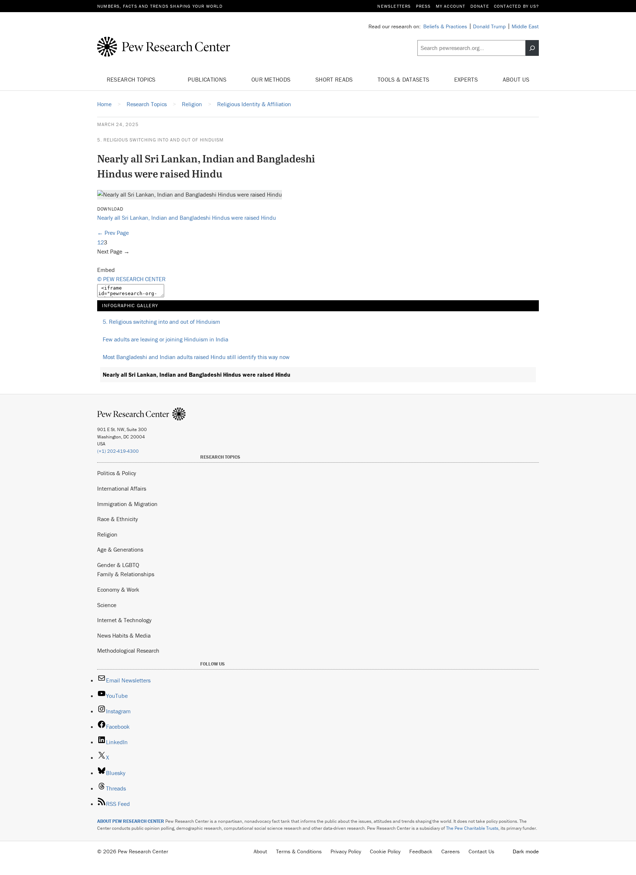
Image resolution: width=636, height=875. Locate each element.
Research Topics (132, 79)
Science (106, 605)
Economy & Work (118, 589)
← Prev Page (113, 232)
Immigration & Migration (127, 504)
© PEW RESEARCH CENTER (131, 279)
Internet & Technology (124, 620)
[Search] (532, 48)
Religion (107, 534)
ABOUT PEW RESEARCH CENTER (130, 821)
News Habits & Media (124, 635)
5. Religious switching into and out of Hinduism (160, 140)
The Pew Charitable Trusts (472, 828)
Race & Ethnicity (117, 519)
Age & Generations (120, 549)
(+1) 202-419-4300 (118, 451)
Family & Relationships (125, 574)
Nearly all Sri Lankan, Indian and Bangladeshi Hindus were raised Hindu (186, 217)
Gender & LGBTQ (118, 565)
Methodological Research (128, 650)
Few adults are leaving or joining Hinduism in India (165, 339)
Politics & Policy (116, 473)
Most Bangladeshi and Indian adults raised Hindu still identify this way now (196, 357)
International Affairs (121, 488)
